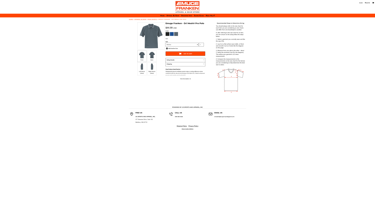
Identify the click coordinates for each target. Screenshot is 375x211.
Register (367, 3)
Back (152, 60)
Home (131, 19)
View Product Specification (173, 69)
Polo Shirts (152, 19)
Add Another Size (173, 48)
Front (142, 60)
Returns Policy (182, 126)
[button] (373, 3)
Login (361, 3)
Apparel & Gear (140, 19)
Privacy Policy (193, 126)
